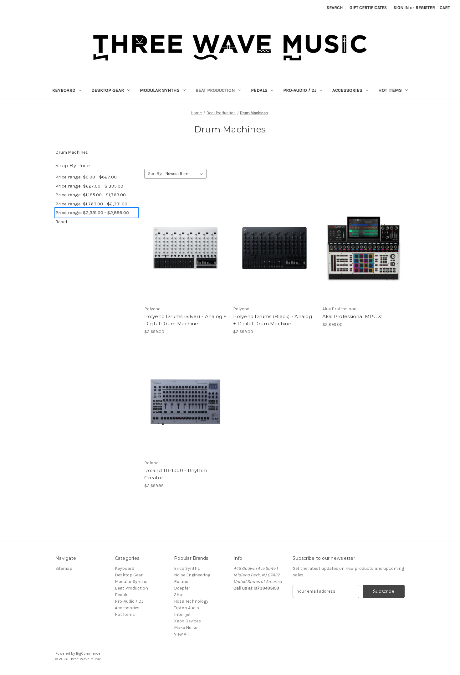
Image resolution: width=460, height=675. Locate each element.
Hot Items (390, 90)
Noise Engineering (192, 575)
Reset (61, 221)
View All (181, 634)
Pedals (259, 90)
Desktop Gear (107, 90)
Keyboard (63, 90)
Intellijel (182, 614)
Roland (181, 581)
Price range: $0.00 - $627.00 (86, 177)
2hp (178, 594)
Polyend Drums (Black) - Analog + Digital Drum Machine (272, 320)
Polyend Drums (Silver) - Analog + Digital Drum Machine (185, 320)
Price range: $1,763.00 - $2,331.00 (91, 204)
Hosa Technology (191, 601)
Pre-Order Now (185, 259)
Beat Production (215, 90)
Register (425, 7)
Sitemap (63, 568)
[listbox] (185, 173)
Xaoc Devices (187, 621)
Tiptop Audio (186, 608)
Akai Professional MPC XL (353, 316)
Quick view (181, 237)
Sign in (401, 7)
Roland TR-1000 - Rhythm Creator (175, 474)
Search (335, 7)
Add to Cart (185, 413)
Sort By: (155, 173)
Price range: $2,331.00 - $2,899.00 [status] (92, 212)
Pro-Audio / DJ (299, 90)
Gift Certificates (368, 7)
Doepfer (182, 588)
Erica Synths (187, 568)
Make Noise (185, 627)
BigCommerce (88, 653)
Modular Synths (160, 90)
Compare (183, 248)
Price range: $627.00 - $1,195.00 (89, 186)
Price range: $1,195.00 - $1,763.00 (90, 195)
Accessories (347, 90)
